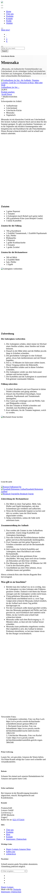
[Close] (2, 46)
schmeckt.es (11, 854)
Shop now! (5, 30)
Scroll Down (6, 94)
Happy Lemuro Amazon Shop (18, 849)
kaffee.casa (10, 851)
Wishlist (9, 23)
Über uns (10, 14)
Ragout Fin (16, 487)
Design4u (17, 889)
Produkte (9, 16)
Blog (8, 834)
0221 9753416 (18, 820)
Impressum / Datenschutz (16, 839)
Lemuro (7, 887)
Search (4, 51)
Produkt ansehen (8, 92)
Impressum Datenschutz (11, 892)
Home (8, 11)
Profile (9, 21)
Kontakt (9, 18)
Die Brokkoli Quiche (25, 494)
